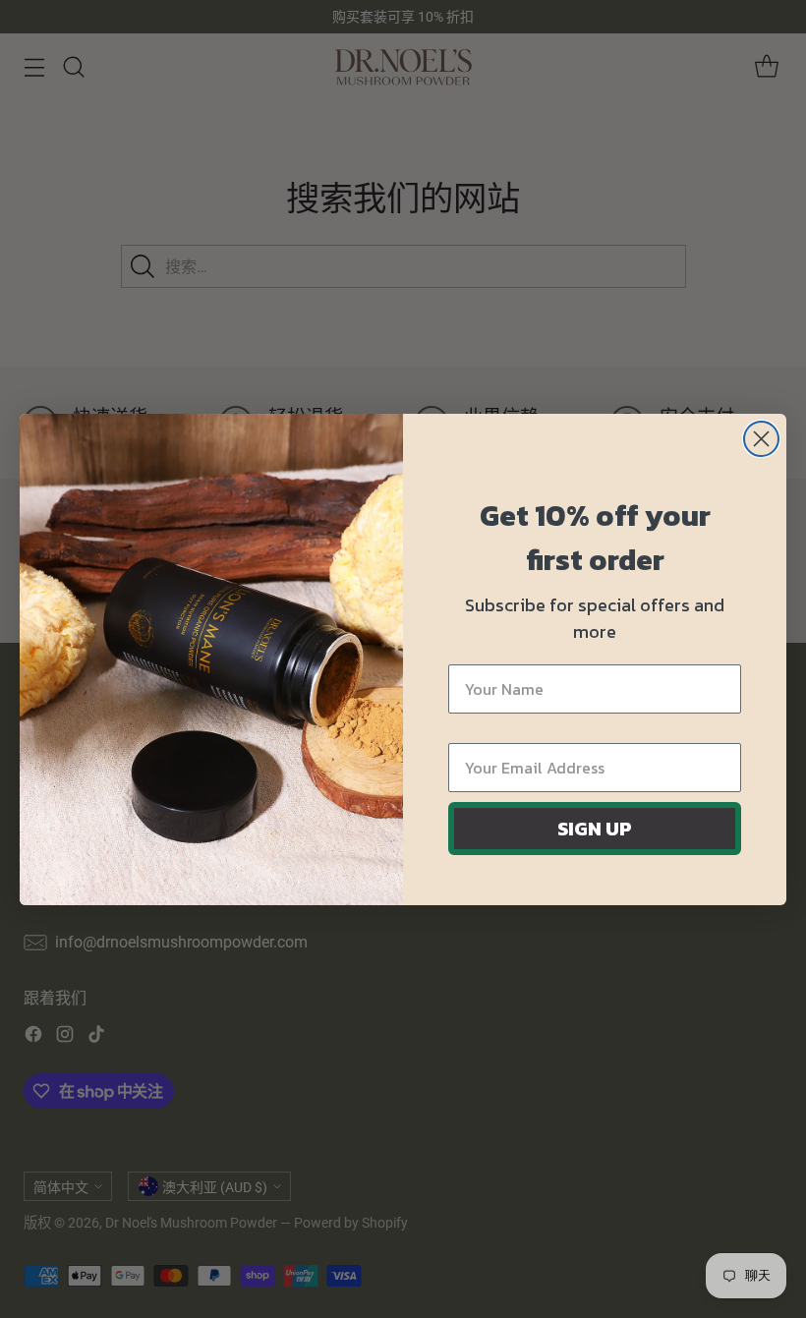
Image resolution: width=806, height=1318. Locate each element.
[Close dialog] (761, 439)
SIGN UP (594, 828)
